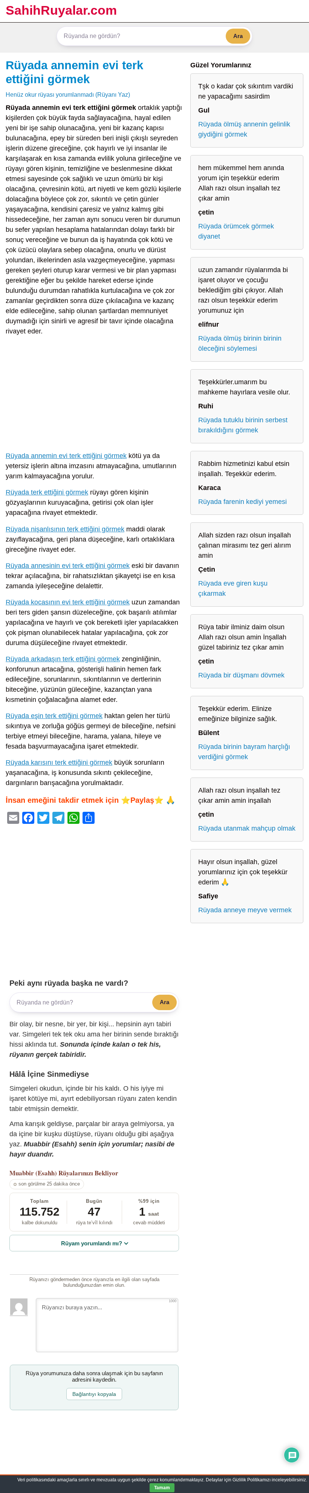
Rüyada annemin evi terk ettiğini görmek (66, 456)
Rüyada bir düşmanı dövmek (241, 675)
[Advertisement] (94, 395)
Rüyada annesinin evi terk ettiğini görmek (68, 565)
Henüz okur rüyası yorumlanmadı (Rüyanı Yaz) (68, 94)
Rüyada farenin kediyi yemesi (242, 501)
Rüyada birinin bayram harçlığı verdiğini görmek (244, 752)
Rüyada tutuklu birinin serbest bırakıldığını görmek (243, 425)
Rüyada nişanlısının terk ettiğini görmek (65, 529)
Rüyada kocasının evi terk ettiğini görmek (68, 602)
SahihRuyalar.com (61, 10)
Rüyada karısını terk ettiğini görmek (59, 762)
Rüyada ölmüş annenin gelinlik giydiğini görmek (244, 129)
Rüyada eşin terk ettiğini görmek (54, 716)
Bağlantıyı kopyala (94, 1394)
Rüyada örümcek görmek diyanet (236, 231)
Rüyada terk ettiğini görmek (47, 492)
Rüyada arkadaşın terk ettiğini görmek (63, 659)
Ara (238, 36)
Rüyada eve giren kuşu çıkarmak (233, 588)
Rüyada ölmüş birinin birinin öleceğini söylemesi (239, 343)
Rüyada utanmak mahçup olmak (246, 828)
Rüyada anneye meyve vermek (245, 910)
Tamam (162, 1487)
